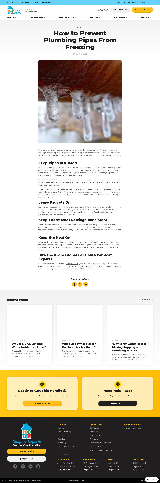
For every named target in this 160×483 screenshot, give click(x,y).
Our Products (95, 446)
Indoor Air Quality (67, 17)
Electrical (145, 17)
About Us (94, 432)
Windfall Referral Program (101, 450)
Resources (132, 2)
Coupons (121, 2)
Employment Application (100, 443)
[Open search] (151, 2)
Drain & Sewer (120, 17)
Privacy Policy (86, 481)
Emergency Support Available (102, 10)
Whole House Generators (68, 446)
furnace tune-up (73, 264)
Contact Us (143, 2)
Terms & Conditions (75, 481)
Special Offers (95, 435)
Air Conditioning (36, 17)
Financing (94, 439)
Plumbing (94, 17)
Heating (10, 17)
